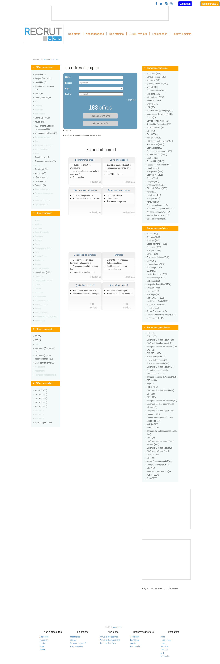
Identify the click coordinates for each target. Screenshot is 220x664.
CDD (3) (38, 340)
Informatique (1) (41, 177)
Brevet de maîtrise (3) (156, 356)
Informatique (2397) (155, 97)
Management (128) (155, 171)
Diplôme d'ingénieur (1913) (158, 451)
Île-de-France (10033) (156, 277)
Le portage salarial (114, 195)
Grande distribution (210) (157, 83)
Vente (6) (39, 93)
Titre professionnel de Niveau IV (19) (162, 376)
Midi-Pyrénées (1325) (156, 297)
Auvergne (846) (153, 240)
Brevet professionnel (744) (158, 363)
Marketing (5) (40, 173)
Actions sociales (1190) (157, 154)
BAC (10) (151, 349)
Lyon (162, 643)
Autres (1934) (153, 474)
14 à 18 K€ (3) (41, 394)
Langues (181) (153, 181)
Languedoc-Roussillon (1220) (159, 284)
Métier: (68, 77)
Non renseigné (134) (43, 422)
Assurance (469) (154, 73)
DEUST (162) (152, 387)
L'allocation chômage (115, 263)
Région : (68, 82)
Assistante (134, 636)
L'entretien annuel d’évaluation (119, 165)
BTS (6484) (152, 380)
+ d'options (130, 99)
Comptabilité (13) (42, 157)
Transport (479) (153, 198)
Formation (43, 639)
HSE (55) (151, 107)
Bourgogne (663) (154, 247)
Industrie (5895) (154, 100)
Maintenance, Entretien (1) (46, 133)
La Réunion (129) (154, 280)
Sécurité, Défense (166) (157, 188)
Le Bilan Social (113, 198)
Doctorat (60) (153, 454)
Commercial (135, 646)
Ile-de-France (166, 639)
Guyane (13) (152, 270)
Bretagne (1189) (154, 250)
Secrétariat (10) (41, 169)
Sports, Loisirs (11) (155, 147)
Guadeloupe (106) (154, 267)
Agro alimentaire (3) (155, 127)
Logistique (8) (40, 181)
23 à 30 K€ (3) (41, 402)
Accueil (47, 59)
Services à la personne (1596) (159, 151)
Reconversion (78, 177)
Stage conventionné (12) (45, 362)
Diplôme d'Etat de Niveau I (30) (160, 447)
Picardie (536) (153, 307)
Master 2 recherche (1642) (158, 464)
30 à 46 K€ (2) (41, 406)
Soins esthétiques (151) (157, 218)
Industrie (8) (40, 121)
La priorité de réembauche (117, 260)
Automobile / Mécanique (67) (159, 124)
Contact (73, 639)
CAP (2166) (152, 336)
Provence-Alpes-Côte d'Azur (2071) (161, 314)
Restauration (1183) (155, 144)
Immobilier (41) (153, 80)
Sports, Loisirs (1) (42, 117)
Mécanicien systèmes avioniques (86, 293)
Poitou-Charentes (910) (157, 311)
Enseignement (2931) (156, 184)
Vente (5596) (152, 87)
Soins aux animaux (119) (157, 205)
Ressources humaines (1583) (159, 164)
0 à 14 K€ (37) (41, 390)
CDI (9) (38, 336)
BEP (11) (151, 333)
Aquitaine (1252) (154, 237)
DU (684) (151, 393)
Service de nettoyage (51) (158, 120)
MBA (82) (151, 468)
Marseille (164, 646)
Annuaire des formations (110, 639)
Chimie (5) (151, 117)
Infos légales (75, 636)
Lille (162, 652)
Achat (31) (151, 191)
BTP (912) (151, 130)
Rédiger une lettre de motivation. (86, 198)
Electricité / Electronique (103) (160, 110)
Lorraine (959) (153, 291)
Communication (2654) (156, 90)
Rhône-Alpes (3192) (155, 318)
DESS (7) (151, 437)
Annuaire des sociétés (109, 636)
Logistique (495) (154, 195)
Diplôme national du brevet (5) (159, 343)
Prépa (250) (152, 478)
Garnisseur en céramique (117, 290)
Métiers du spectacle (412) (158, 215)
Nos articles (116, 34)
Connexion (185, 3)
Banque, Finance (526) (156, 76)
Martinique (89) (153, 294)
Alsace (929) (152, 233)
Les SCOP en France (115, 174)
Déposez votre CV (100, 123)
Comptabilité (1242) (155, 161)
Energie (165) (152, 103)
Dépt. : (68, 88)
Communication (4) (43, 97)
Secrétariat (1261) (155, 174)
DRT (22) (151, 457)
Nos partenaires (76, 646)
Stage (41, 646)
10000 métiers (138, 34)
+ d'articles (95, 182)
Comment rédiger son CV (83, 195)
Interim (42, 643)
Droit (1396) (152, 157)
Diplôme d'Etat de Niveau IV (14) (160, 366)
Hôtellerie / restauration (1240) (160, 141)
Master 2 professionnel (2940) (159, 461)
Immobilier (134, 639)
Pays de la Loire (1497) (156, 304)
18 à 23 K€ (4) (41, 398)
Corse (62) (151, 260)
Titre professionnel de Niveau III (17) (162, 400)
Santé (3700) (152, 134)
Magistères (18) (153, 420)
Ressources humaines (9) (45, 161)
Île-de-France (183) (43, 272)
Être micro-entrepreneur (116, 201)
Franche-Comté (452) (156, 264)
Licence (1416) (153, 414)
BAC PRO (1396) (154, 353)
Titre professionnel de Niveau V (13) (162, 346)
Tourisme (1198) (154, 137)
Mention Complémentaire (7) (159, 471)
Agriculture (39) (153, 201)
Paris (163, 636)
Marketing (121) (154, 93)
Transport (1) (40, 185)
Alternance (43, 636)
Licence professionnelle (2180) (160, 417)
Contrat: (68, 94)
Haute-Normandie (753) (157, 274)
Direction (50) (153, 168)
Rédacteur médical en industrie (119, 293)
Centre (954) (152, 253)
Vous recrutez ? (210, 3)
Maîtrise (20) (152, 424)
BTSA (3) (150, 383)
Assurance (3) (40, 74)
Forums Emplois (182, 34)
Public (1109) (152, 178)
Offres (55, 59)
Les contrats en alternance (84, 272)
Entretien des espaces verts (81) (160, 208)
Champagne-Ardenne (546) (158, 257)
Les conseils (159, 34)
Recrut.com (117, 627)
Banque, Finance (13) (43, 78)
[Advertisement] (105, 235)
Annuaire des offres (108, 643)
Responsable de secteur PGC (84, 290)
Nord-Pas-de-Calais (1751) (158, 301)
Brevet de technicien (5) (157, 360)
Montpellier (165, 656)
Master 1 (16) (153, 427)
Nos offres (74, 34)
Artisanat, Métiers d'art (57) (159, 211)
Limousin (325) (153, 287)
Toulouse (164, 649)
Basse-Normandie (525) (157, 243)
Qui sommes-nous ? (78, 643)
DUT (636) (151, 397)
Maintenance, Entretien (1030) (160, 114)
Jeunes (42, 649)
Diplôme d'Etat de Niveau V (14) (160, 339)
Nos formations (95, 34)
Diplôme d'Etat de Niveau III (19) (160, 390)
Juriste (133, 643)
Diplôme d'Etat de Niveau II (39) (160, 410)
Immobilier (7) (41, 82)
